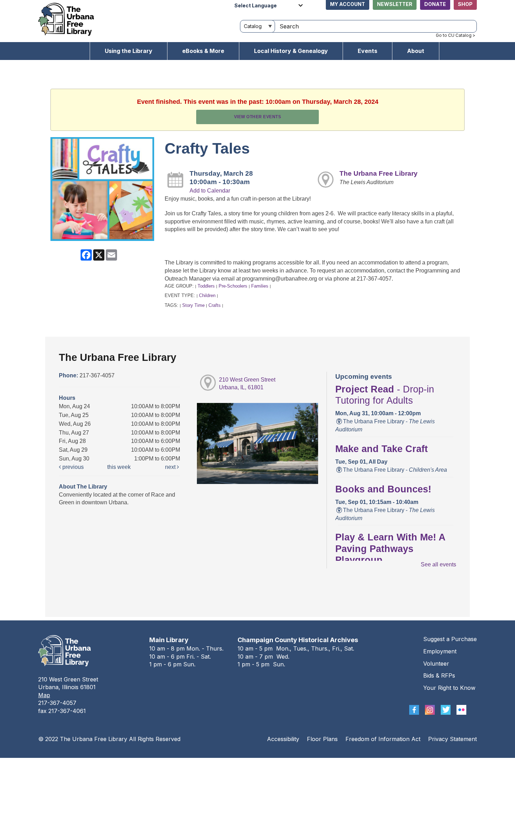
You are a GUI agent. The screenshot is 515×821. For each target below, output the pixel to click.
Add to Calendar (210, 191)
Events (367, 50)
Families (259, 286)
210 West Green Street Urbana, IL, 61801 (247, 384)
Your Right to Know (449, 687)
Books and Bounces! (383, 489)
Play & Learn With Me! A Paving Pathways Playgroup (390, 548)
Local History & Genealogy (291, 50)
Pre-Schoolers (233, 286)
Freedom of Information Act (382, 738)
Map (44, 695)
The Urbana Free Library (378, 173)
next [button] (171, 467)
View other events (257, 116)
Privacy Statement (452, 738)
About (415, 50)
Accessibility (283, 738)
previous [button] (72, 467)
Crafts (214, 305)
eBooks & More (203, 50)
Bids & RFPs (439, 675)
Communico (300, 764)
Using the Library (128, 50)
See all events (438, 564)
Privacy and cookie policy (229, 764)
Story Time (193, 305)
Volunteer (436, 663)
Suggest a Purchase (450, 638)
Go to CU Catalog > (455, 35)
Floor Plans (322, 738)
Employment (439, 651)
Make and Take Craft (381, 449)
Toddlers (206, 286)
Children (207, 295)
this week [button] (119, 467)
